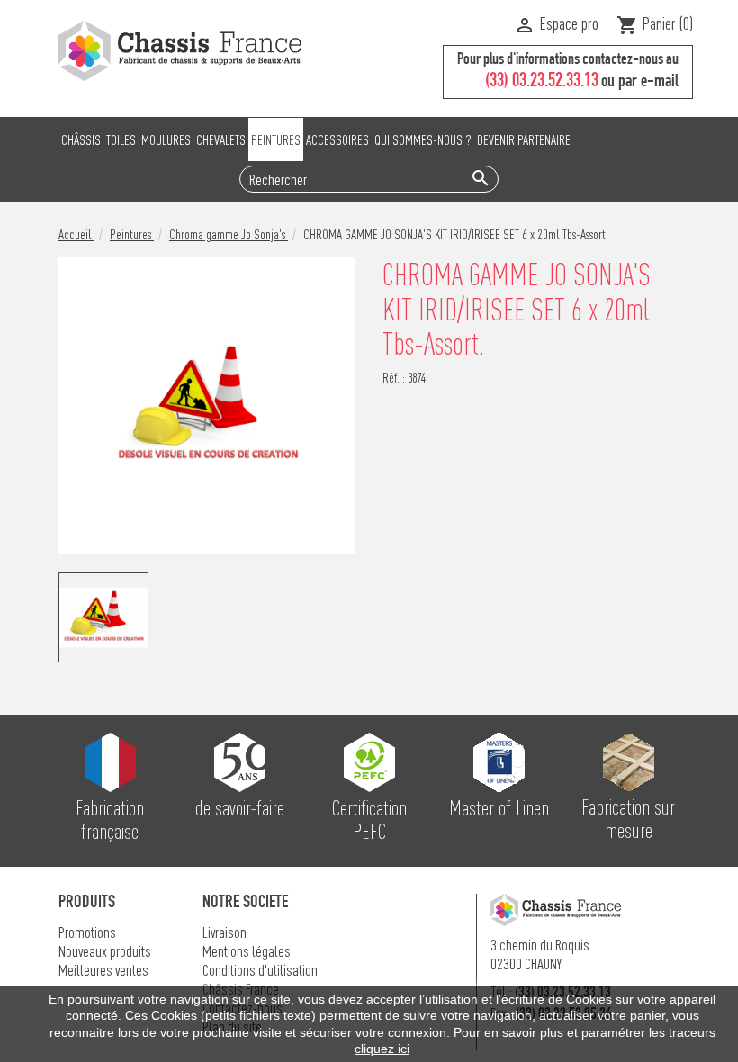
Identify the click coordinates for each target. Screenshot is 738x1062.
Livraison (224, 931)
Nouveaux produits (104, 950)
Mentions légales (246, 950)
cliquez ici (382, 1048)
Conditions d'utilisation (260, 969)
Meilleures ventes (103, 969)
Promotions (87, 931)
